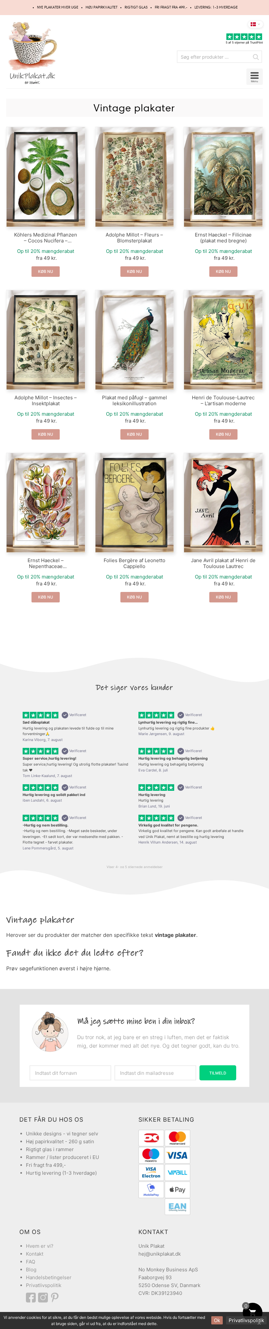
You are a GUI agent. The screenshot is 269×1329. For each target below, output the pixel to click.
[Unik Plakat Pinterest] (55, 1297)
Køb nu (45, 271)
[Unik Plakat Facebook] (32, 1297)
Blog (31, 1269)
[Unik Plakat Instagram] (44, 1297)
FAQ (30, 1262)
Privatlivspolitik (43, 1285)
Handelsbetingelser (49, 1277)
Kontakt (34, 1254)
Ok (217, 1320)
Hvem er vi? (39, 1246)
